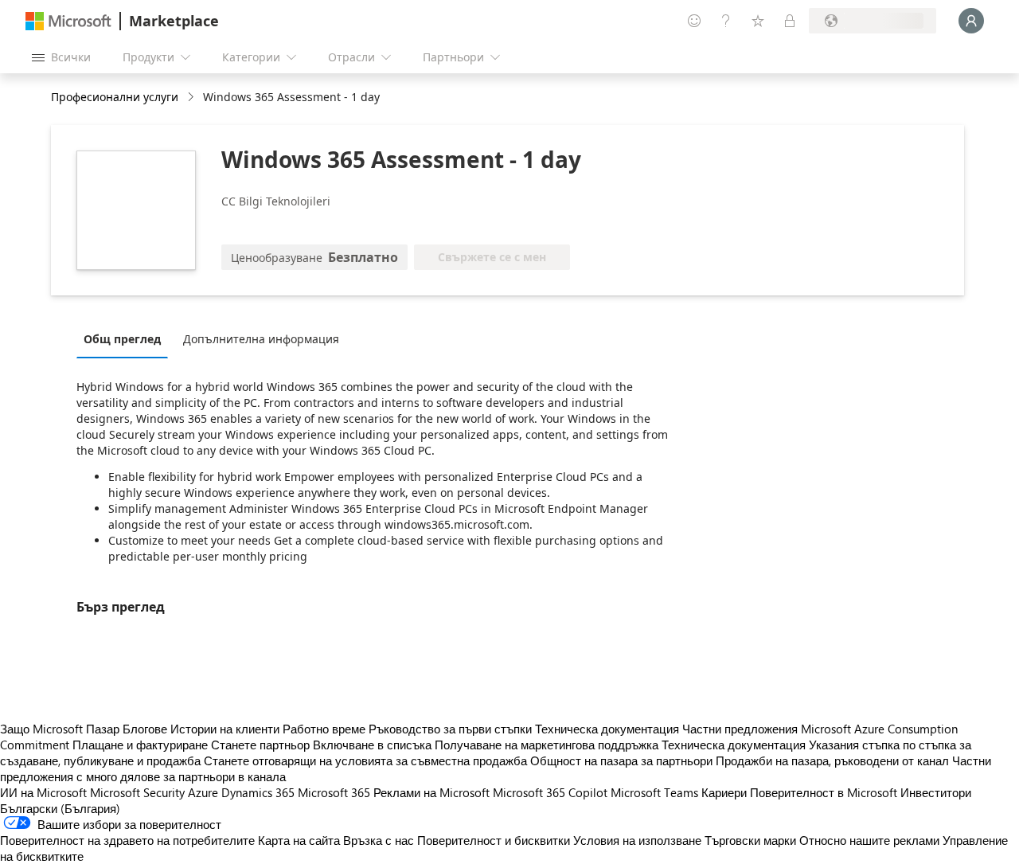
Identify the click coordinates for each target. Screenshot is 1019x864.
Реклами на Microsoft (431, 792)
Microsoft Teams (654, 792)
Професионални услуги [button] (114, 96)
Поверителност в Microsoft (823, 792)
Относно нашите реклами (869, 840)
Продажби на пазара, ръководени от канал (832, 760)
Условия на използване (637, 840)
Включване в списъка (372, 745)
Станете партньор (260, 745)
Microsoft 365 (334, 792)
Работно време (324, 729)
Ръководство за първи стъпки (450, 729)
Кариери (724, 792)
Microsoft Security (137, 792)
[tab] (126, 338)
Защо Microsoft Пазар (59, 729)
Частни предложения (740, 729)
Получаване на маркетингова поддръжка (546, 745)
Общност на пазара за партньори (621, 760)
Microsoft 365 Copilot (550, 792)
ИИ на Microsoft (43, 792)
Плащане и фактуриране (140, 745)
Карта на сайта (299, 840)
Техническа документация (607, 729)
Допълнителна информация (261, 338)
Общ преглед (122, 338)
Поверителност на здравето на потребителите (127, 840)
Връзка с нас (378, 840)
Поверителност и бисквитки (493, 840)
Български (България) (60, 808)
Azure (203, 792)
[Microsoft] (68, 21)
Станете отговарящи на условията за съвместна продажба (365, 760)
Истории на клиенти (224, 729)
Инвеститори (935, 792)
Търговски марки (750, 840)
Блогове (145, 729)
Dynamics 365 (258, 792)
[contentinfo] (192, 98)
